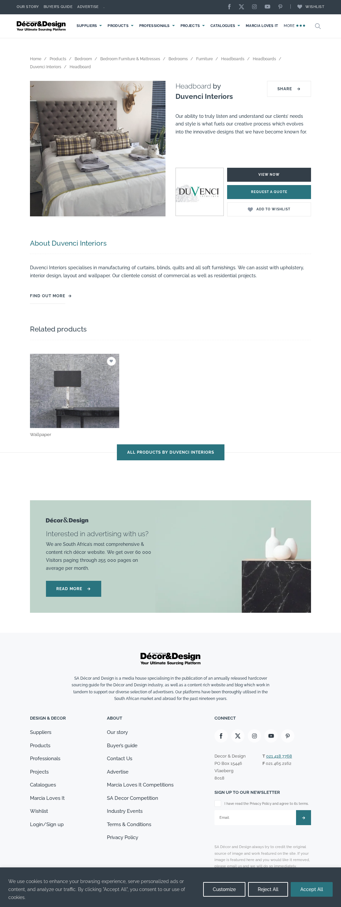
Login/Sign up (47, 824)
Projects (190, 26)
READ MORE (73, 588)
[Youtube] (269, 7)
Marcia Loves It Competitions (140, 785)
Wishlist (314, 7)
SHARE (289, 89)
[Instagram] (256, 7)
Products (118, 26)
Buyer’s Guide (58, 7)
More (290, 26)
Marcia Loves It (262, 26)
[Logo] (42, 26)
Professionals (154, 26)
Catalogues (222, 26)
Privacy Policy (122, 837)
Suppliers (87, 26)
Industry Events (125, 811)
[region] (170, 887)
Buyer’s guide (122, 746)
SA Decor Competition (132, 798)
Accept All (311, 889)
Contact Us (119, 759)
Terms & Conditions (129, 824)
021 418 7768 (279, 756)
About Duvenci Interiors (68, 243)
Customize (224, 889)
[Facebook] (231, 7)
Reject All (268, 889)
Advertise (88, 7)
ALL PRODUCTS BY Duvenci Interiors (170, 452)
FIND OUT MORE (47, 296)
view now (269, 174)
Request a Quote (269, 192)
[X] (243, 7)
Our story (28, 7)
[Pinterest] (282, 7)
